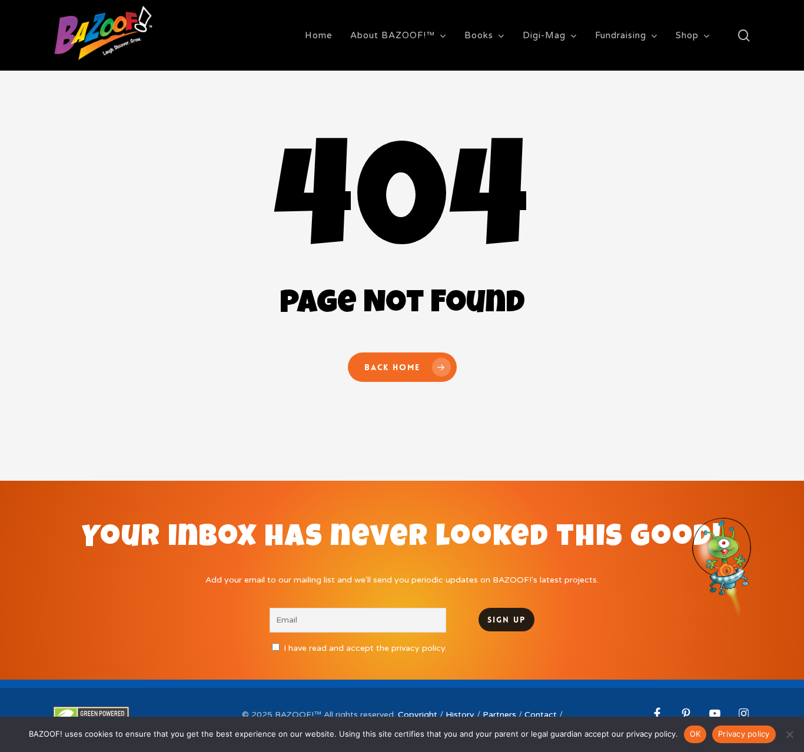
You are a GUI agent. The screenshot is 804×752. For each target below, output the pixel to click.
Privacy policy (744, 733)
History (460, 715)
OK (695, 733)
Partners (499, 715)
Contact (540, 715)
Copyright (417, 715)
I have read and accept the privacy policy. (365, 648)
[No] (789, 734)
